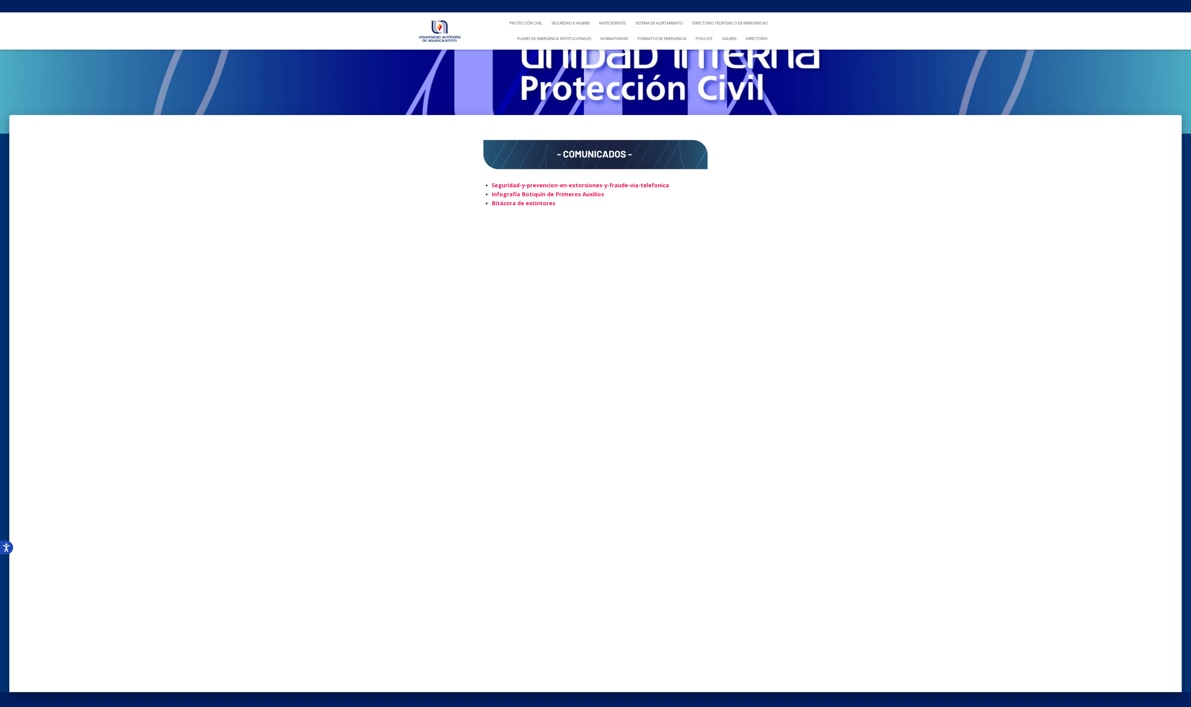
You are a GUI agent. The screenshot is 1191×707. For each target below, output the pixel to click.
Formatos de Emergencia (662, 38)
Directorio (757, 38)
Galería (729, 38)
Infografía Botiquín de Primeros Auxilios (548, 194)
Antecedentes (612, 23)
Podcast (704, 38)
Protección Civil (526, 23)
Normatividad (614, 38)
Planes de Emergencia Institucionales (554, 38)
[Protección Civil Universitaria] (439, 31)
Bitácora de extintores (523, 203)
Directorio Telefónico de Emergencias (730, 23)
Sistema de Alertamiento (659, 23)
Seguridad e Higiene (570, 23)
